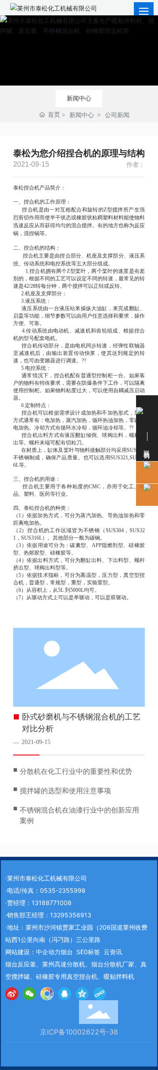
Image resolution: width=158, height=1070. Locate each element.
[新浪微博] (11, 993)
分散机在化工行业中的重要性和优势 (76, 771)
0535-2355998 (63, 890)
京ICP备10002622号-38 (79, 1031)
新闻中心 (79, 98)
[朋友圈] (47, 993)
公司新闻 (117, 114)
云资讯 (113, 951)
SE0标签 (88, 951)
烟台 (67, 951)
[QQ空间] (82, 993)
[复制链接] (99, 993)
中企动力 (48, 951)
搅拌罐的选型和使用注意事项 (65, 790)
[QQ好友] (64, 993)
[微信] (29, 993)
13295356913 (70, 915)
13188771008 (52, 902)
